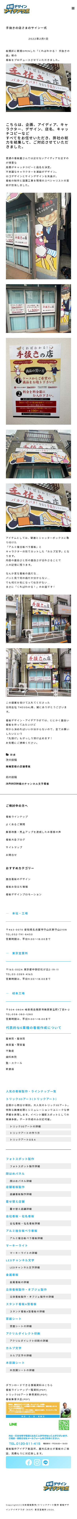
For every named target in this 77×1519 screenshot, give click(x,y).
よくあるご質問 (15, 824)
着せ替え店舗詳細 (21, 1209)
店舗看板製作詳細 (21, 1194)
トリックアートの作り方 (25, 1133)
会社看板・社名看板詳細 (25, 1223)
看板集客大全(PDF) (18, 1399)
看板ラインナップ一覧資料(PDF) (26, 1390)
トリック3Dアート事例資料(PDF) (27, 1394)
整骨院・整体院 (15, 1038)
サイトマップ (14, 847)
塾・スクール (14, 1063)
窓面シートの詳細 (21, 1326)
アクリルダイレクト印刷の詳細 (29, 1341)
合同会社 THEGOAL (18, 707)
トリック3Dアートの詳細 (25, 1126)
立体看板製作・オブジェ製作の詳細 (32, 1297)
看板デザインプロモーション (24, 894)
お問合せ (11, 855)
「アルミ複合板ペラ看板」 (22, 547)
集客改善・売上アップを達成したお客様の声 (33, 832)
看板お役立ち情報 (17, 887)
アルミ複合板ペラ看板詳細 (26, 1238)
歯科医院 (11, 1057)
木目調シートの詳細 (22, 1370)
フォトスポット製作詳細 (25, 1166)
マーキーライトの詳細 (24, 1253)
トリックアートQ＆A (23, 1139)
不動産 (10, 1051)
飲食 (13, 755)
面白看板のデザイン (18, 879)
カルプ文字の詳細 (21, 1355)
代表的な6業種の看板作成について (34, 1028)
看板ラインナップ (17, 817)
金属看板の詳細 (19, 1282)
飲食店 (10, 1069)
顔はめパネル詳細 (21, 1181)
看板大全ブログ (15, 840)
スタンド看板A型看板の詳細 (27, 1311)
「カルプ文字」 (54, 551)
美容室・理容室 (15, 1045)
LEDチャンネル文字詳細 (25, 1267)
